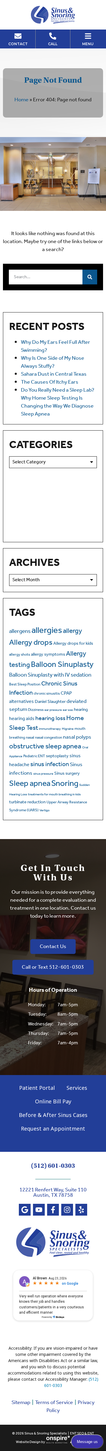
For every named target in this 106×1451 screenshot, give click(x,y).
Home (21, 100)
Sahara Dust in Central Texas (54, 374)
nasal (30, 737)
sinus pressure (43, 774)
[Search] (89, 277)
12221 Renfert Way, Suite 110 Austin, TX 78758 (53, 1192)
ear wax (68, 710)
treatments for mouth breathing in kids (54, 794)
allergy (72, 631)
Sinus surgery (67, 773)
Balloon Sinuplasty (62, 664)
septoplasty (57, 756)
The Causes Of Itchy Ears (49, 382)
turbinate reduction (27, 802)
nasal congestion (48, 737)
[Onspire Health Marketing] (58, 1442)
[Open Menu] (88, 36)
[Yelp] (81, 1210)
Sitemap (20, 1403)
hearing (81, 710)
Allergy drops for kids (73, 643)
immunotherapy (50, 729)
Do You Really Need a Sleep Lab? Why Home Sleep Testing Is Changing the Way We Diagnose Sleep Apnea (57, 402)
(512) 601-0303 (53, 1166)
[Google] (25, 1210)
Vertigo (44, 810)
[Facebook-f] (53, 1210)
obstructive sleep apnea (45, 746)
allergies (47, 630)
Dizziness (36, 710)
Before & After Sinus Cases (53, 1114)
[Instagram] (67, 1210)
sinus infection (49, 764)
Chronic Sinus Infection (43, 688)
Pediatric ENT (34, 756)
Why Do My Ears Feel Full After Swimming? (55, 346)
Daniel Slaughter (50, 702)
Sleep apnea (29, 784)
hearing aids (21, 718)
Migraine (68, 729)
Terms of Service (54, 1403)
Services (77, 1087)
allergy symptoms (48, 654)
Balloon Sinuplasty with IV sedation (50, 675)
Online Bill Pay (53, 1101)
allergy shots (19, 654)
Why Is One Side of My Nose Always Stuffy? (52, 362)
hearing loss (50, 718)
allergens (20, 631)
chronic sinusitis (47, 693)
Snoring (64, 784)
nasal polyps (77, 737)
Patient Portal (37, 1087)
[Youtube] (39, 1210)
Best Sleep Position (24, 684)
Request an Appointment (53, 1128)
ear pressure (53, 710)
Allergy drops (30, 642)
